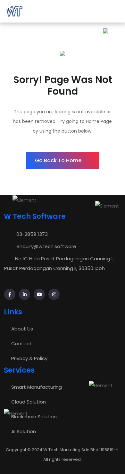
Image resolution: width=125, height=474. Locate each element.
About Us (22, 328)
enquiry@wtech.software (46, 246)
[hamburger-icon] (113, 11)
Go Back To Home (58, 160)
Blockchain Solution (34, 416)
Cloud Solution (28, 401)
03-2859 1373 (32, 234)
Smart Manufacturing (36, 387)
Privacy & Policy (29, 358)
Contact (21, 343)
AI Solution (23, 431)
